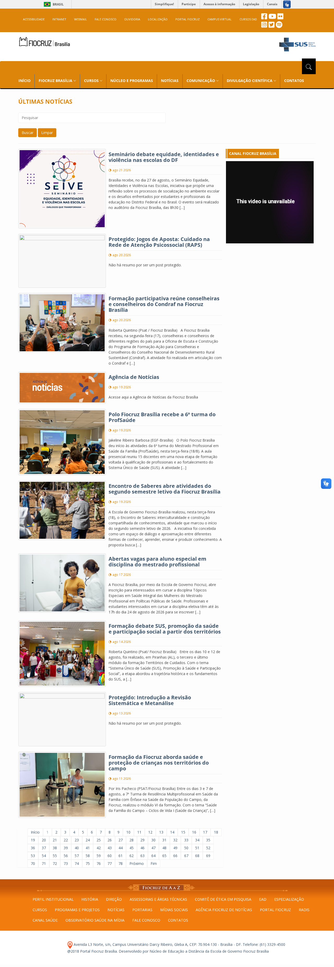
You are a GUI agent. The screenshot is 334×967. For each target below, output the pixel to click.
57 (77, 855)
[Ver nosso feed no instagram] (264, 26)
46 (142, 847)
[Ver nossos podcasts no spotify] (279, 26)
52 (208, 847)
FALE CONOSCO (105, 19)
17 (205, 832)
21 (55, 839)
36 (33, 847)
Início (35, 832)
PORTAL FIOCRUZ (187, 19)
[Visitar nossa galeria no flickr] (280, 18)
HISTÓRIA (89, 899)
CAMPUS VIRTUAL (219, 19)
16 (194, 832)
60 (110, 855)
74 (77, 863)
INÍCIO (25, 80)
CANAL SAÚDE (45, 920)
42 (99, 847)
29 (142, 839)
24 (88, 839)
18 (216, 832)
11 (139, 832)
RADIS (304, 909)
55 (55, 855)
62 (131, 855)
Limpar (47, 132)
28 (131, 839)
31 (164, 839)
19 (33, 839)
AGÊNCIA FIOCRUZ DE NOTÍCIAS (224, 909)
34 (197, 839)
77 (110, 863)
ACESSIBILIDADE (34, 19)
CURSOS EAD (248, 19)
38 (55, 847)
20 (44, 839)
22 (66, 839)
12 (150, 832)
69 (208, 855)
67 (186, 855)
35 (208, 839)
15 (183, 832)
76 (99, 863)
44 (120, 847)
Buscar (27, 132)
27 (120, 839)
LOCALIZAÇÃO (158, 19)
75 (88, 863)
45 (131, 847)
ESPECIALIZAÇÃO (289, 899)
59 (99, 855)
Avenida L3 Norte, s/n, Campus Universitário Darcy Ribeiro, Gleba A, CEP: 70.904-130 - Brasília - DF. (157, 944)
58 (88, 855)
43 (110, 847)
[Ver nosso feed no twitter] (272, 26)
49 (175, 847)
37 (44, 847)
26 (110, 839)
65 (164, 855)
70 (33, 863)
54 (44, 855)
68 (197, 855)
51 (197, 847)
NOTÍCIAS (169, 80)
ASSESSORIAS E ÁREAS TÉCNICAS (158, 899)
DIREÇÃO (114, 899)
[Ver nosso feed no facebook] (264, 18)
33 (186, 839)
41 (88, 847)
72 (55, 863)
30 (153, 839)
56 (66, 855)
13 (161, 832)
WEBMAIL (80, 19)
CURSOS (40, 909)
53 (33, 855)
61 (120, 855)
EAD (262, 899)
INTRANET (59, 19)
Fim (154, 863)
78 (120, 863)
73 (66, 863)
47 (153, 847)
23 (77, 839)
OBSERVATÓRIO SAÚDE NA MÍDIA (94, 920)
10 (128, 832)
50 (186, 847)
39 (66, 847)
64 (153, 855)
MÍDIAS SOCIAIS (174, 909)
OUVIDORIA (132, 19)
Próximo (136, 863)
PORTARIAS (142, 909)
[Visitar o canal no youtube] (272, 18)
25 (99, 839)
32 (175, 839)
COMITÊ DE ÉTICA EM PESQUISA (223, 899)
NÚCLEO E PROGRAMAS (131, 80)
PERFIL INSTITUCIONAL (53, 899)
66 (175, 855)
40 (77, 847)
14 (172, 832)
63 (142, 855)
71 (44, 863)
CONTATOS (294, 80)
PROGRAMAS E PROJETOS (77, 909)
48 (164, 847)
